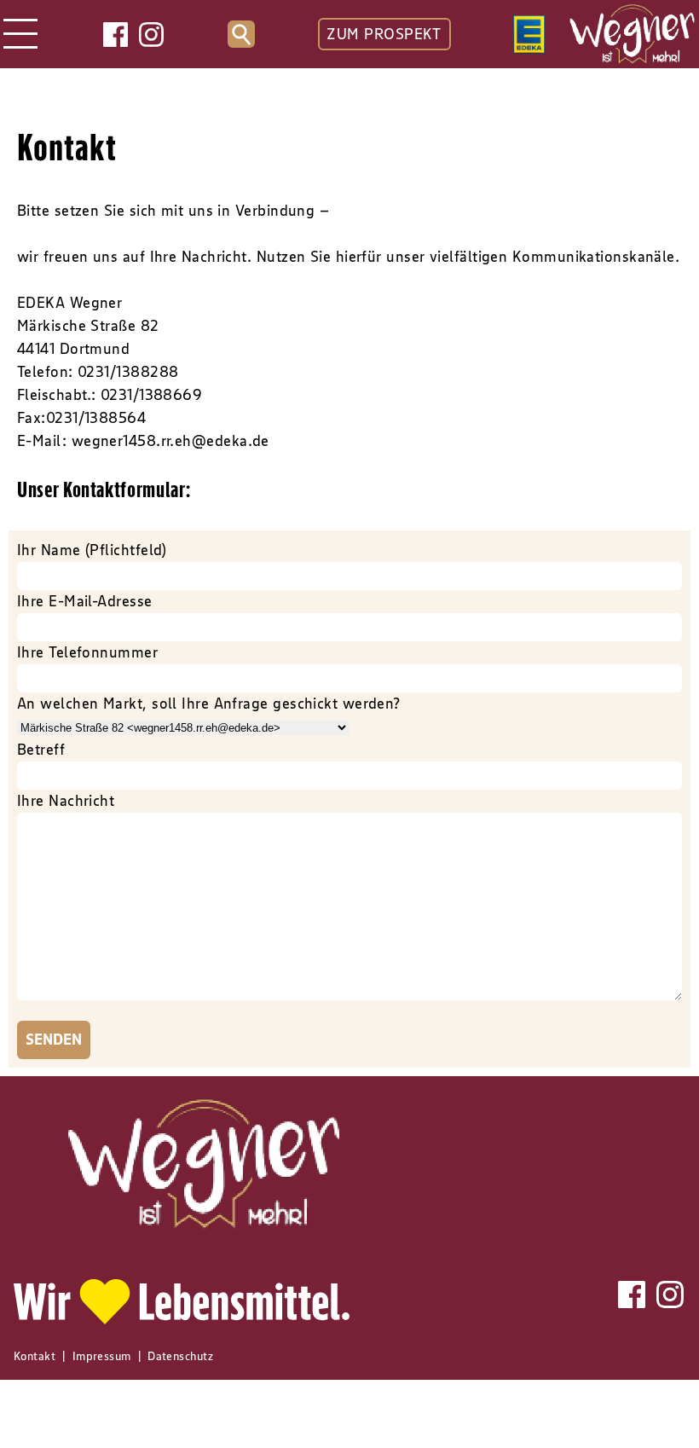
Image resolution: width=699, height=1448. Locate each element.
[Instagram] (151, 34)
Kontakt (34, 1356)
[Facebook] (115, 34)
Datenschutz (180, 1356)
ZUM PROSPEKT (383, 34)
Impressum (101, 1356)
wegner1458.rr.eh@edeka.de (170, 441)
